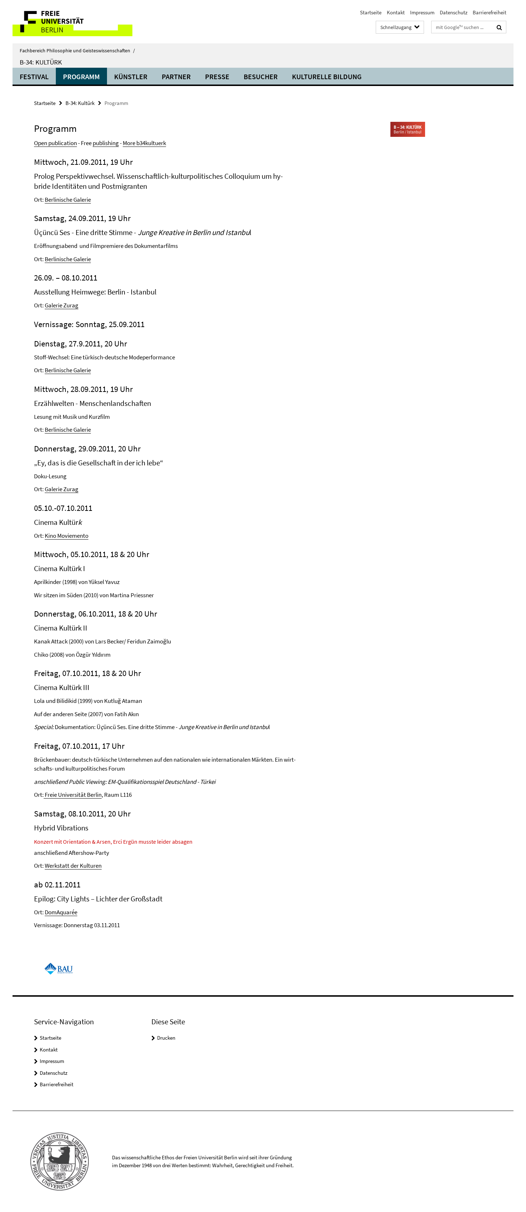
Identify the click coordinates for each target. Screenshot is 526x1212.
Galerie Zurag (61, 305)
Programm (81, 76)
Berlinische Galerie (68, 199)
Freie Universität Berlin (73, 795)
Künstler (130, 76)
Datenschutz (453, 12)
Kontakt (396, 12)
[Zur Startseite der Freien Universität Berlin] (72, 21)
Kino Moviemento (66, 536)
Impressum (422, 12)
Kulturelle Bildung (327, 76)
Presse (217, 76)
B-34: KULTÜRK (41, 62)
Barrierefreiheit (489, 12)
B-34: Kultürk (79, 103)
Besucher (261, 76)
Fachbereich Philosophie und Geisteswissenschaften (77, 50)
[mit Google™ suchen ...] (499, 27)
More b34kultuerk (144, 143)
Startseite (370, 12)
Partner (176, 76)
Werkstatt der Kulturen (73, 866)
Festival (34, 76)
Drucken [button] (166, 1037)
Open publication (55, 143)
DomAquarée (61, 912)
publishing (106, 143)
